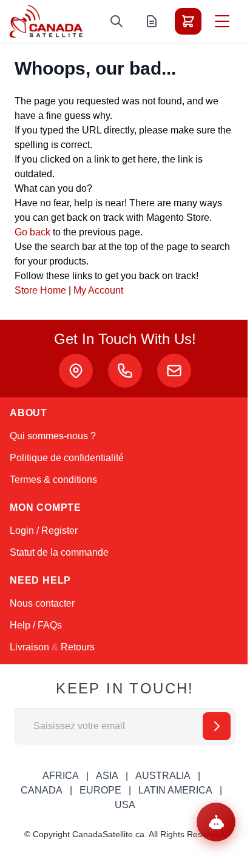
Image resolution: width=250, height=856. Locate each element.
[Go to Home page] (46, 21)
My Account (98, 290)
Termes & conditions (53, 479)
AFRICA (60, 775)
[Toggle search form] (116, 21)
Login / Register (44, 530)
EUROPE (100, 790)
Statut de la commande (59, 552)
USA (125, 805)
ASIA (107, 775)
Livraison (29, 647)
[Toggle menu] (222, 21)
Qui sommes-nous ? (53, 436)
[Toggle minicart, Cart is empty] (188, 21)
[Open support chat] (216, 822)
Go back (32, 232)
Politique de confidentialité (67, 458)
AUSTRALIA (163, 775)
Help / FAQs (36, 625)
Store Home (40, 290)
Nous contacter (42, 603)
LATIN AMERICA (175, 790)
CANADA (41, 790)
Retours (78, 647)
